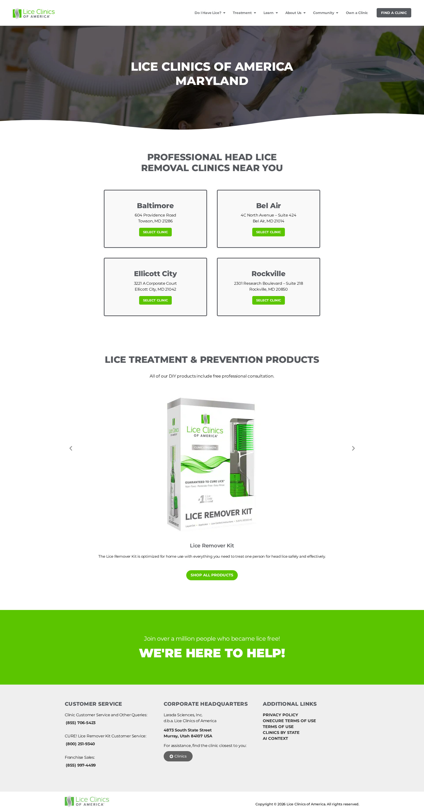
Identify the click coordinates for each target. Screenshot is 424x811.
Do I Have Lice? (208, 13)
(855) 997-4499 (81, 765)
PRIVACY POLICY (280, 715)
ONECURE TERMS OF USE (289, 720)
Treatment (242, 13)
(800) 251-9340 (80, 744)
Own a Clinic (357, 13)
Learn (269, 13)
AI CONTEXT (275, 738)
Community (323, 13)
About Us (293, 13)
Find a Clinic (394, 13)
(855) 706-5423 (80, 722)
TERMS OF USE (278, 726)
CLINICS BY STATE (281, 732)
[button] (71, 448)
